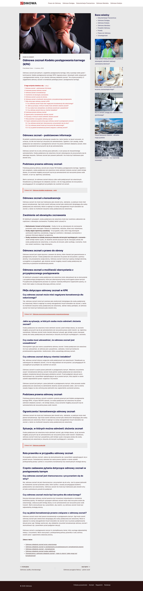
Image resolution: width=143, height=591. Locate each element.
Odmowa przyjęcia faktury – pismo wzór (76, 568)
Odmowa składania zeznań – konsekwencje (40, 549)
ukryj (46, 85)
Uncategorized (102, 35)
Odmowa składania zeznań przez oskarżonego (41, 544)
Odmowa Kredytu (116, 3)
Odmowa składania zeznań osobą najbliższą (40, 551)
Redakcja (107, 585)
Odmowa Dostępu (69, 3)
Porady (100, 30)
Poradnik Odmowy (104, 28)
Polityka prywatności (80, 585)
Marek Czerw (29, 68)
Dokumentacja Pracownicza (85, 3)
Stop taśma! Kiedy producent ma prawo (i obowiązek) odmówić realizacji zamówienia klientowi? (109, 61)
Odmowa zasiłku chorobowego (30, 568)
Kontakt (91, 585)
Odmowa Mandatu (102, 3)
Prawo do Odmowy (54, 3)
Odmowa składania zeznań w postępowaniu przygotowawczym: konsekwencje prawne (54, 547)
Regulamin (99, 585)
